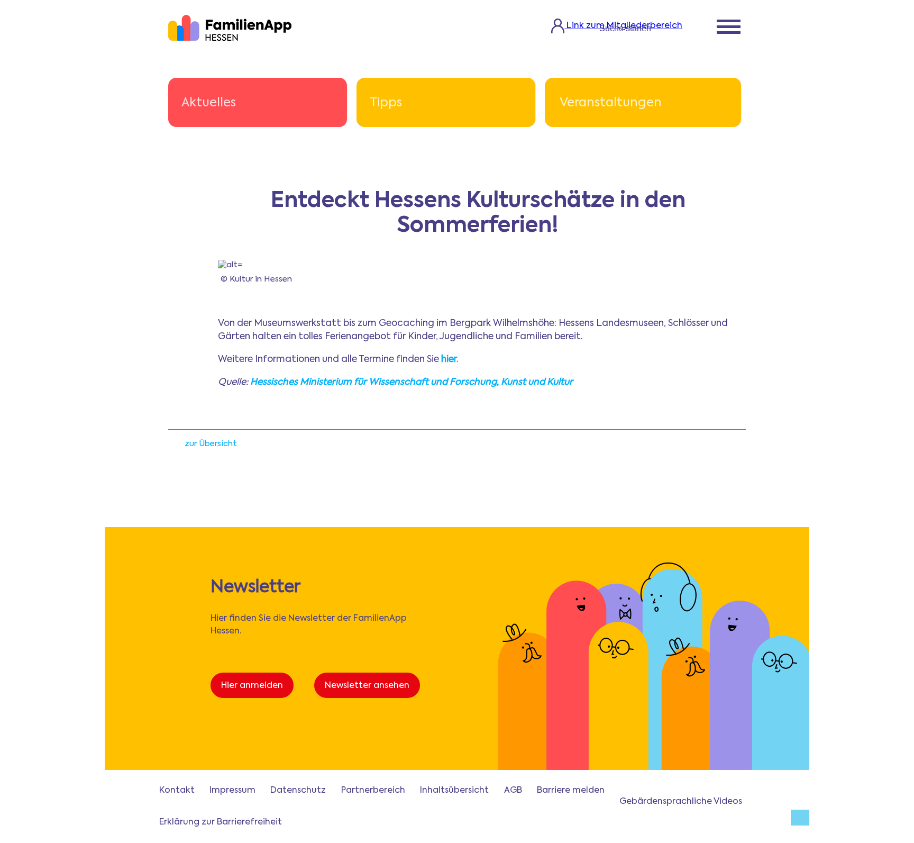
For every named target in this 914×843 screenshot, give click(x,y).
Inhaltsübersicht (454, 790)
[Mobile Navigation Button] (728, 28)
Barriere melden (571, 790)
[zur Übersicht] (173, 447)
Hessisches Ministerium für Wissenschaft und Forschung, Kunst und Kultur (411, 382)
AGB (513, 790)
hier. (450, 359)
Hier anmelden (252, 686)
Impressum (232, 790)
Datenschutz (298, 790)
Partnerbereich (373, 790)
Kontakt (177, 790)
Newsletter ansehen (367, 686)
